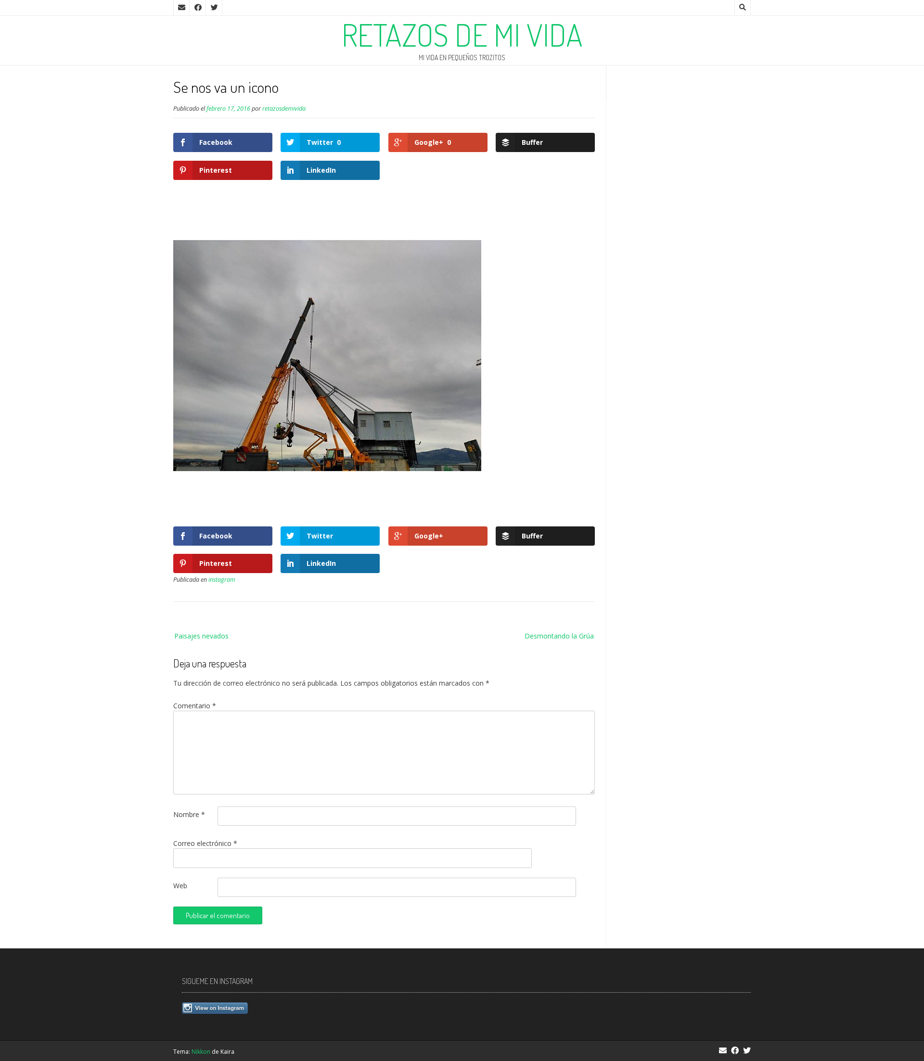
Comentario (194, 705)
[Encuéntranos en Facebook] (198, 7)
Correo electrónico (205, 843)
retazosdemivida (284, 108)
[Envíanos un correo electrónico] (181, 7)
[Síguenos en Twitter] (214, 7)
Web (180, 885)
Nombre (189, 814)
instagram (221, 579)
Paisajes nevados (201, 635)
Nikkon (201, 1052)
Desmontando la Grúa (559, 635)
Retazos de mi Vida (462, 34)
